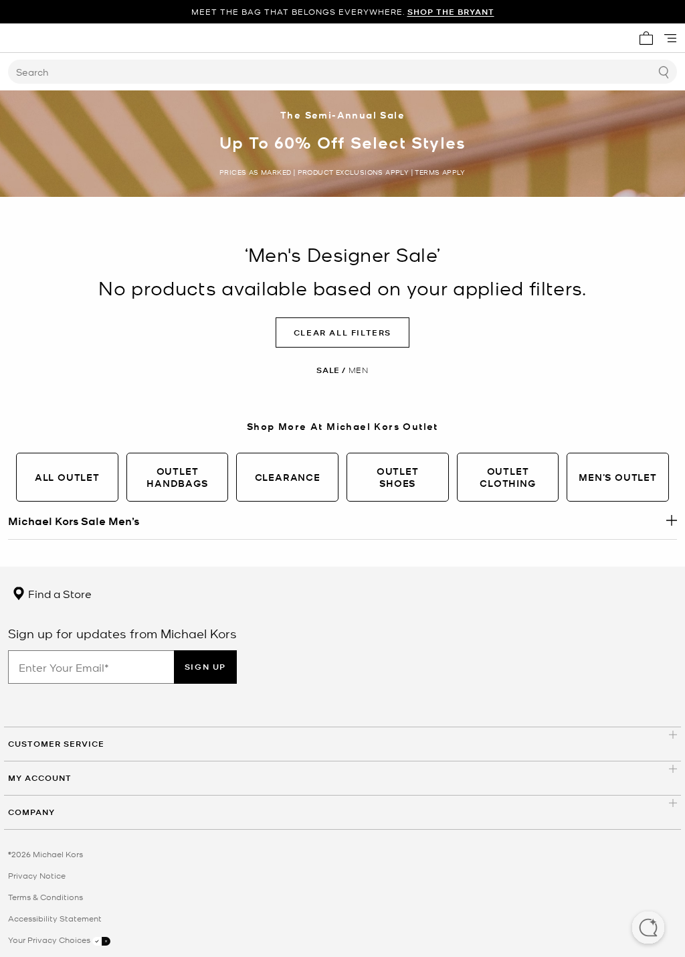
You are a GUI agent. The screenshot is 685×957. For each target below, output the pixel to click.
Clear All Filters (342, 332)
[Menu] (670, 38)
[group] (342, 11)
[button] (648, 929)
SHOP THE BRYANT (450, 11)
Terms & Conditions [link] (45, 896)
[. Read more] (342, 520)
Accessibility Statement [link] (55, 918)
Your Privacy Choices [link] (50, 939)
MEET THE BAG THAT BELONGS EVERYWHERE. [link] (342, 11)
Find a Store (58, 593)
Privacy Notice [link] (37, 875)
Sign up (205, 666)
